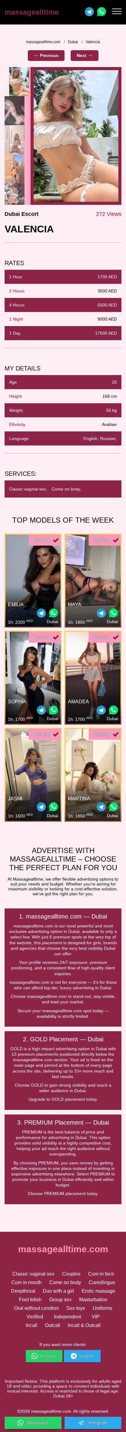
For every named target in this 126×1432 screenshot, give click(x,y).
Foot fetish (30, 1299)
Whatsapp (38, 1422)
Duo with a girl (58, 1291)
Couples (71, 1273)
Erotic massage (98, 1291)
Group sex (60, 1299)
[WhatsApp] (53, 613)
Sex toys (75, 1308)
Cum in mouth (26, 1282)
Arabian (109, 424)
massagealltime (32, 12)
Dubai (73, 42)
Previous (49, 55)
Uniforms (102, 1308)
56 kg (111, 410)
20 (114, 382)
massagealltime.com (43, 42)
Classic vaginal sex (33, 1273)
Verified (35, 1316)
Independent (67, 1316)
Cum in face (101, 1273)
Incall (31, 1325)
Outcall (52, 1325)
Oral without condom (36, 1308)
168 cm (109, 396)
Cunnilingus (102, 1282)
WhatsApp (47, 1356)
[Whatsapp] (101, 12)
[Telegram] (89, 12)
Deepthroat (23, 1291)
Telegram (86, 1356)
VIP (96, 1316)
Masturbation (93, 1299)
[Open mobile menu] (116, 12)
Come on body (65, 1282)
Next (81, 55)
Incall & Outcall (84, 1325)
